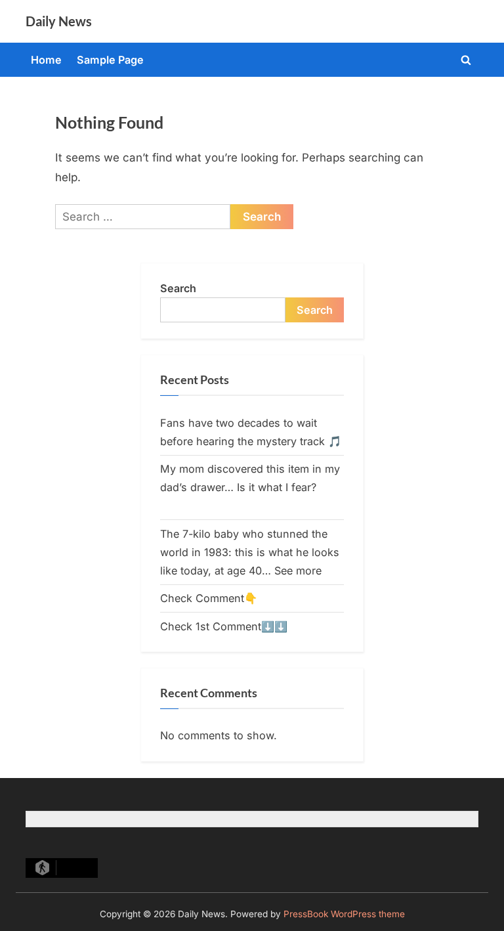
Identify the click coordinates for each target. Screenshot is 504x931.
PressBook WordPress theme (344, 914)
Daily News (59, 21)
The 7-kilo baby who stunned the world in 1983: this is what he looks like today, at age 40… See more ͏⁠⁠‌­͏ (249, 552)
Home (46, 59)
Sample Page (110, 59)
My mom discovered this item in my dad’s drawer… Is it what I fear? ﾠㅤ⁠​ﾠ (250, 487)
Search (178, 288)
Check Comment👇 (208, 598)
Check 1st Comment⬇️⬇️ (223, 626)
